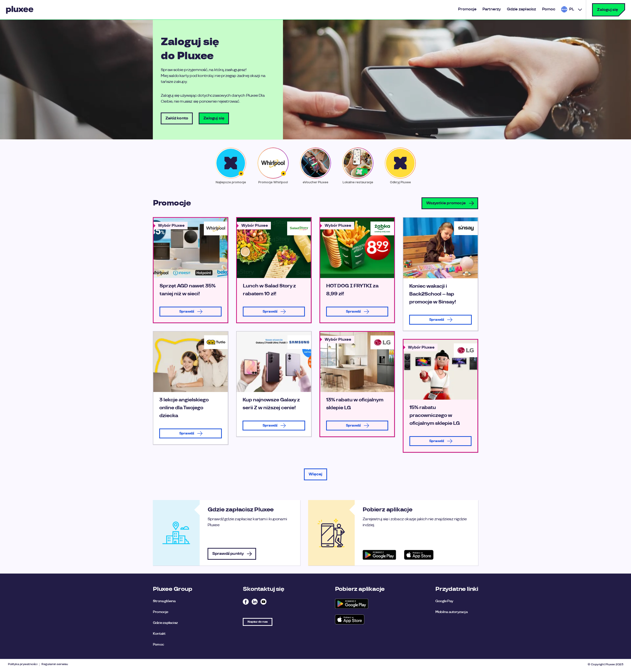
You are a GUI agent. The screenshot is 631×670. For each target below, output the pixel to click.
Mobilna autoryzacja (451, 612)
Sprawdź (186, 311)
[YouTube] (263, 602)
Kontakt (159, 634)
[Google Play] (351, 604)
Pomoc (158, 644)
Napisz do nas (257, 622)
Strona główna (164, 601)
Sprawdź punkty (228, 553)
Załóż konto (176, 118)
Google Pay (444, 601)
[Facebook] (246, 602)
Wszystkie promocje (446, 203)
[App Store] (351, 619)
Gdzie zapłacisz (165, 623)
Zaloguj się (607, 9)
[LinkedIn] (255, 602)
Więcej (315, 474)
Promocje (160, 612)
